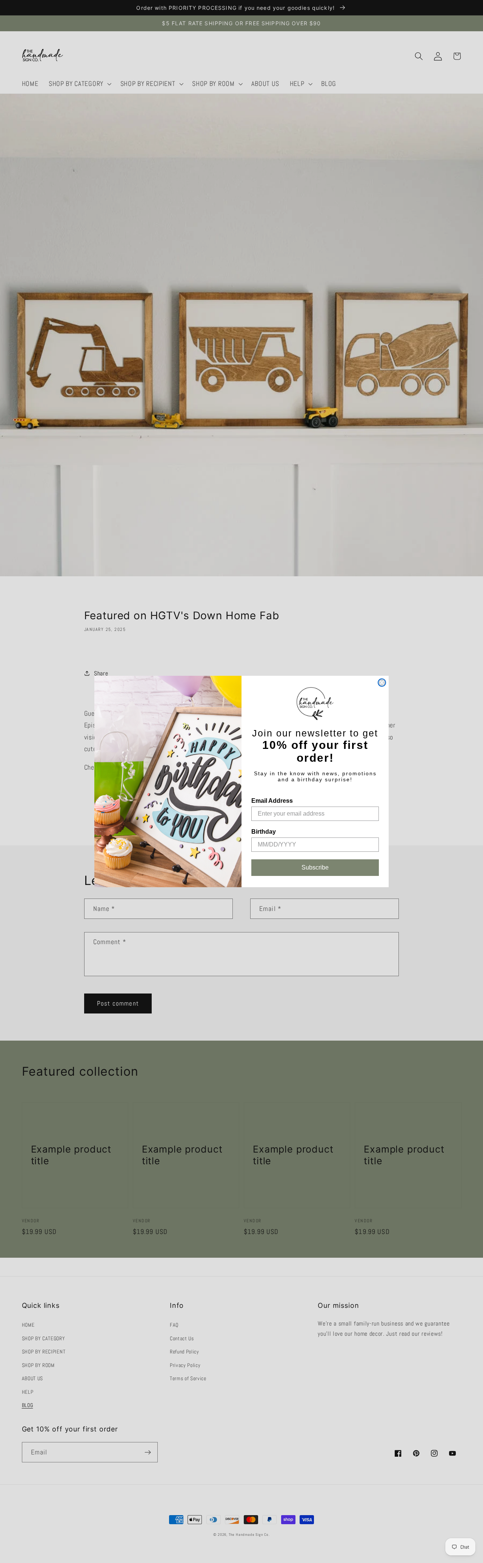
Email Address (272, 801)
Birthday (263, 831)
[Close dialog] (382, 682)
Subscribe (315, 867)
